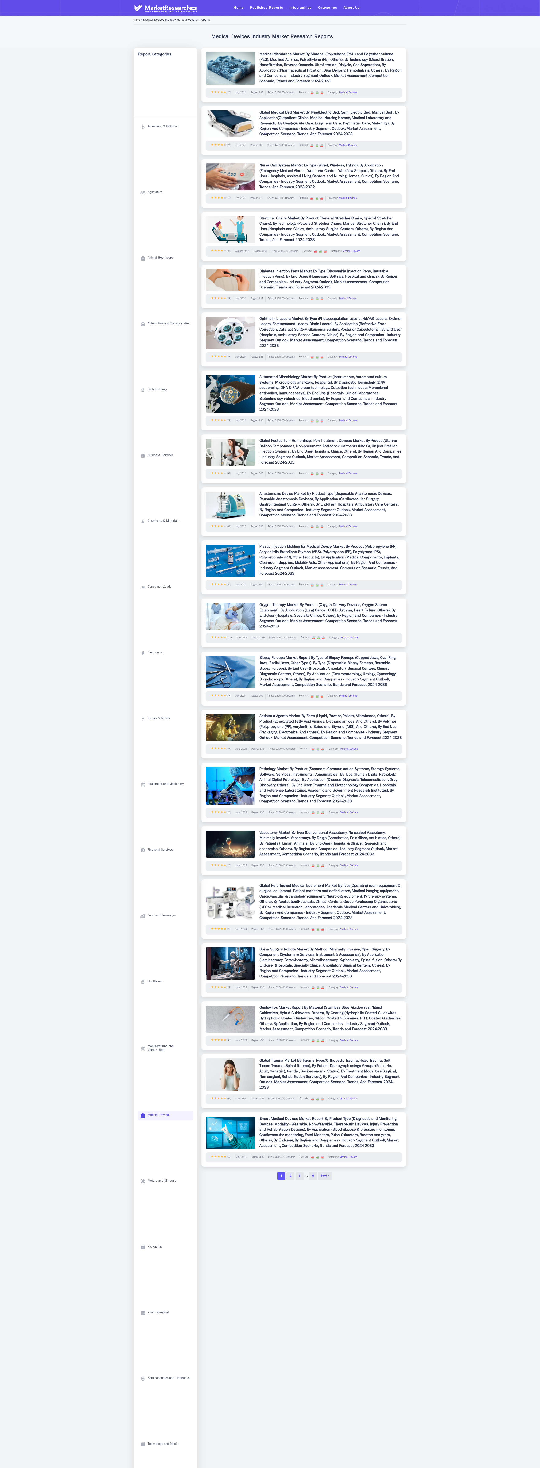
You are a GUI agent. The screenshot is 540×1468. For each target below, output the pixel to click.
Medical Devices (348, 93)
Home (137, 20)
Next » (325, 1176)
